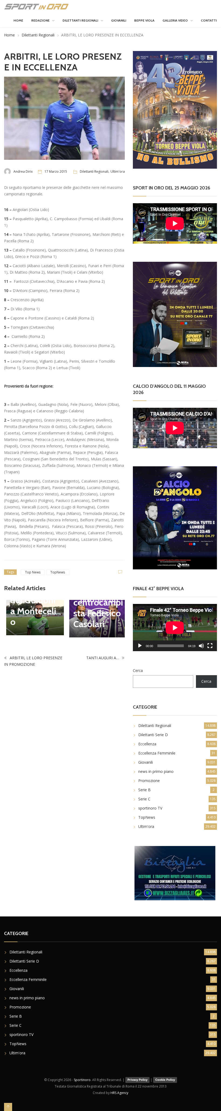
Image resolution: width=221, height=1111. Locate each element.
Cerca (138, 670)
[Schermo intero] (210, 645)
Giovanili (118, 20)
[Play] (140, 645)
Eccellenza (147, 743)
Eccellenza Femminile (156, 753)
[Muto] (201, 645)
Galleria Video (175, 20)
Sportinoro (82, 1080)
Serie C (144, 798)
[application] (175, 627)
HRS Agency (119, 1092)
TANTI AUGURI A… (103, 657)
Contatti (209, 20)
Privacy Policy (137, 1080)
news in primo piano (156, 771)
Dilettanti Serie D (153, 734)
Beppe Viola (144, 20)
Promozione (149, 780)
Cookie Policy (165, 1080)
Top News (32, 572)
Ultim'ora (117, 171)
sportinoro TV (150, 808)
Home (18, 20)
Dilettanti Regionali (80, 20)
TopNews (57, 572)
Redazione (40, 20)
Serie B (144, 789)
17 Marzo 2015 (55, 171)
